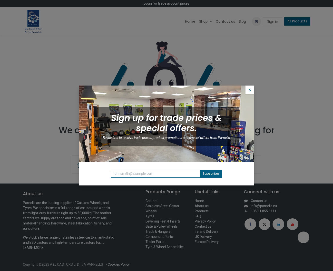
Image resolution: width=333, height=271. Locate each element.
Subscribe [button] (211, 173)
